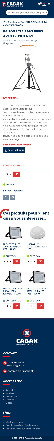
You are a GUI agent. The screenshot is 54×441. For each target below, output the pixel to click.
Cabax (9, 402)
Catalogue (13, 22)
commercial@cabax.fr (21, 371)
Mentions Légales (14, 422)
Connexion (11, 396)
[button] (39, 4)
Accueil (9, 390)
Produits (10, 393)
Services (10, 399)
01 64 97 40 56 (16, 362)
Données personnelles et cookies (23, 428)
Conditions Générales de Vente (22, 425)
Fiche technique (15, 150)
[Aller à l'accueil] (12, 4)
